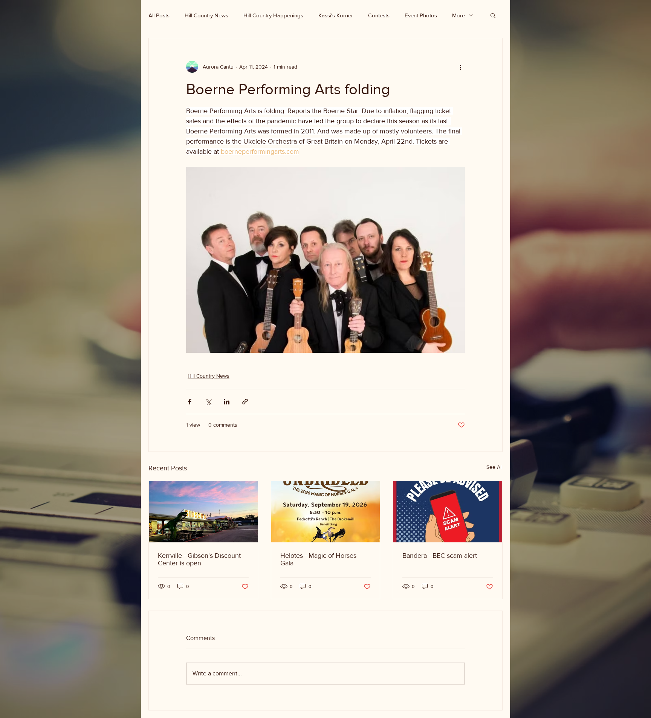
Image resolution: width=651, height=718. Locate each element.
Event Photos (421, 15)
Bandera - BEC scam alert (439, 555)
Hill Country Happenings (273, 15)
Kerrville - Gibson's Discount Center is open (199, 559)
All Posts (159, 15)
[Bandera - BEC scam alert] (447, 511)
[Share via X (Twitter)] (208, 401)
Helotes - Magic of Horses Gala (318, 559)
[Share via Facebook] (189, 401)
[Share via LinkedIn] (226, 401)
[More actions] (460, 66)
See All (494, 467)
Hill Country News (206, 15)
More (458, 15)
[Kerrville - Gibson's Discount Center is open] (203, 511)
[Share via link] (245, 401)
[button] (493, 15)
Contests (379, 15)
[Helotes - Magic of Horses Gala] (325, 511)
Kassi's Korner (335, 15)
